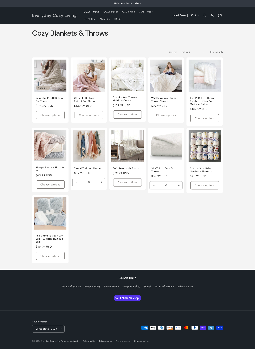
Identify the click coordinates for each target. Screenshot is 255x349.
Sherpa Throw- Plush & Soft (50, 169)
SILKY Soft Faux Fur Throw (163, 170)
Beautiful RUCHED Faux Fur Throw (49, 100)
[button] (204, 15)
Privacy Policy (92, 286)
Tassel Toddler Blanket (87, 168)
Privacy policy (105, 341)
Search (148, 286)
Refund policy (185, 286)
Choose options (50, 115)
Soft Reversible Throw (126, 168)
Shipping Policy (131, 286)
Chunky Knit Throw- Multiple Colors (125, 99)
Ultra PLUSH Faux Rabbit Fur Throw (84, 100)
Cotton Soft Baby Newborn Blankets (201, 170)
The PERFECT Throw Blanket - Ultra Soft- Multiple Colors (202, 101)
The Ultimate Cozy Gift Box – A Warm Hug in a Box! (49, 238)
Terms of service (123, 341)
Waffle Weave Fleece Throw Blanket (164, 100)
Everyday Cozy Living (50, 341)
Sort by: (173, 52)
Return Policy (111, 286)
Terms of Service (71, 286)
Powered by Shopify (70, 341)
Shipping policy (141, 341)
